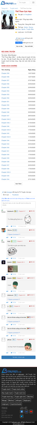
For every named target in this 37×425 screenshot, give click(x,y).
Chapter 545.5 (5, 130)
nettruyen (19, 400)
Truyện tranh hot (20, 393)
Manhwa (18, 29)
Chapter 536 (5, 169)
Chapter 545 (5, 133)
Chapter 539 (5, 158)
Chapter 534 (5, 179)
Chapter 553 (5, 94)
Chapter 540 (5, 154)
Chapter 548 (5, 112)
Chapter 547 (5, 116)
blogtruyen (27, 400)
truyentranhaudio (16, 404)
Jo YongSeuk (27, 14)
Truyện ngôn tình (20, 397)
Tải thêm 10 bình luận (18, 357)
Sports (23, 29)
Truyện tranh (6, 389)
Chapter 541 (5, 151)
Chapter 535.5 (5, 172)
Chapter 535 (5, 176)
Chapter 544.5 (5, 137)
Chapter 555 (5, 87)
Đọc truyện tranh (7, 393)
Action (26, 27)
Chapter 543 (5, 144)
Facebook (15, 195)
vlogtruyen (5, 404)
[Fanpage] (21, 411)
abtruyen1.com (16, 422)
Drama (31, 27)
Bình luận (6, 195)
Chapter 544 (5, 140)
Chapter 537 (5, 165)
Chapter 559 (5, 73)
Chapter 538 (5, 162)
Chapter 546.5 (5, 119)
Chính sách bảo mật (7, 415)
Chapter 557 (5, 80)
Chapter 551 (5, 101)
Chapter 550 (5, 105)
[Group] (26, 411)
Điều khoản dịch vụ (6, 417)
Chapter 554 (5, 91)
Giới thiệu (4, 411)
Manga (4, 400)
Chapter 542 (5, 147)
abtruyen (21, 374)
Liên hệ (3, 413)
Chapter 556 (5, 84)
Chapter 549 (5, 109)
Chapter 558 (5, 77)
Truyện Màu (30, 29)
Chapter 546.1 (5, 123)
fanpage (22, 38)
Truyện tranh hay (7, 397)
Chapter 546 (5, 126)
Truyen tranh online (18, 389)
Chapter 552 (5, 98)
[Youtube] (31, 411)
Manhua (11, 400)
